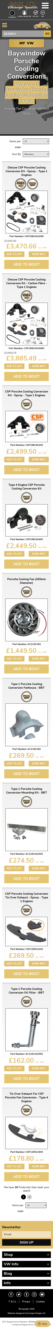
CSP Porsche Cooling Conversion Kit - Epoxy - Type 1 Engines (26, 393)
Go (47, 34)
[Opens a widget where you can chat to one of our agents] (42, 1324)
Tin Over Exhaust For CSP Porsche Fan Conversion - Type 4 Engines (26, 1097)
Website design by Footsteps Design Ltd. (26, 1313)
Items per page (15, 144)
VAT (43, 16)
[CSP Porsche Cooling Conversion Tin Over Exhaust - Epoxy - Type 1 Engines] (26, 931)
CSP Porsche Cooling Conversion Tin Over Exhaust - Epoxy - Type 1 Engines (26, 897)
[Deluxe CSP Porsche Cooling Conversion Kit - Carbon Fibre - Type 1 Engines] (26, 324)
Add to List (14, 254)
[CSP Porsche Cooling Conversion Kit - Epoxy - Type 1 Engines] (26, 426)
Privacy (26, 1301)
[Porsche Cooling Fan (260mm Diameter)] (26, 619)
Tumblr (26, 1294)
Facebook (10, 1294)
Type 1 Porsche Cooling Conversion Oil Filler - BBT (26, 991)
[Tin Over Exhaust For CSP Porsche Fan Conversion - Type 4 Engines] (26, 1133)
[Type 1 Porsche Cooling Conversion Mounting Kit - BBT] (26, 829)
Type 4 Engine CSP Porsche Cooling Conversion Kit (26, 486)
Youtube (42, 1294)
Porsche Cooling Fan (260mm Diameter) (26, 581)
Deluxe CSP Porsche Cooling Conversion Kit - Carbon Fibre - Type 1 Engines (26, 283)
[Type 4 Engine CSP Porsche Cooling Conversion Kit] (26, 520)
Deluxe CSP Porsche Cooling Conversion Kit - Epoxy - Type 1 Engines (26, 171)
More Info (38, 254)
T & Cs (12, 1301)
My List (36, 16)
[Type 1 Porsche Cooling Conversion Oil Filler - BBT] (26, 1029)
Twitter (18, 1294)
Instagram (34, 1294)
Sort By (16, 154)
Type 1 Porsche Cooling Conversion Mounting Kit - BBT (26, 791)
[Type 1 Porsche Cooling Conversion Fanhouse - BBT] (26, 724)
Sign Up (26, 1242)
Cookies (40, 1301)
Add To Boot (26, 264)
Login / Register (24, 16)
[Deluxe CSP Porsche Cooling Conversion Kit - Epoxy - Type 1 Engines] (26, 212)
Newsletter (11, 1227)
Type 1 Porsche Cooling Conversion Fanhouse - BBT (26, 686)
